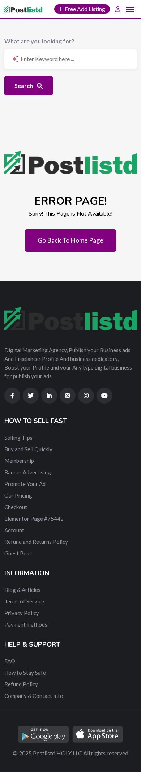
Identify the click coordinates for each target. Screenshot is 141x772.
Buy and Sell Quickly (28, 449)
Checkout (15, 507)
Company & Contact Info (33, 695)
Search (24, 85)
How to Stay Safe (25, 672)
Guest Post (17, 553)
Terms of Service (24, 601)
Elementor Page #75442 (34, 518)
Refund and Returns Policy (36, 541)
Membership (19, 460)
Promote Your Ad (25, 484)
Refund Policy (21, 684)
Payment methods (25, 624)
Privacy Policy (21, 613)
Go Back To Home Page (70, 240)
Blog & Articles (22, 590)
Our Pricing (18, 495)
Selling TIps (18, 437)
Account (14, 530)
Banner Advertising (27, 472)
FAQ (9, 661)
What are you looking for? (39, 41)
